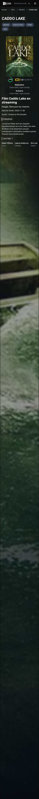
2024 (5, 29)
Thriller (29, 25)
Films (13, 10)
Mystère (22, 10)
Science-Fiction (18, 25)
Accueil (4, 10)
